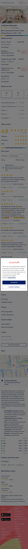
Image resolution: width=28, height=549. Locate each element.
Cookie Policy (12, 277)
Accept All (14, 282)
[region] (14, 274)
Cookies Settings (14, 287)
